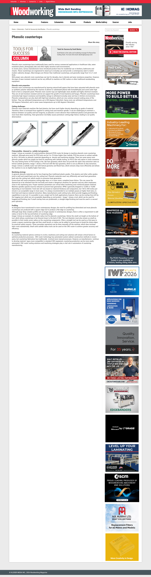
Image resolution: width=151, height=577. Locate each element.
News (30, 22)
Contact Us (32, 2)
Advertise (23, 2)
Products (87, 22)
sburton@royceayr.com (85, 55)
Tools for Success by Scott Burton (35, 29)
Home (16, 22)
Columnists (58, 22)
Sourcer (116, 22)
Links (40, 2)
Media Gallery (101, 22)
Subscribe (14, 2)
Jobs (130, 22)
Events (73, 22)
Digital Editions (50, 2)
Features (44, 22)
